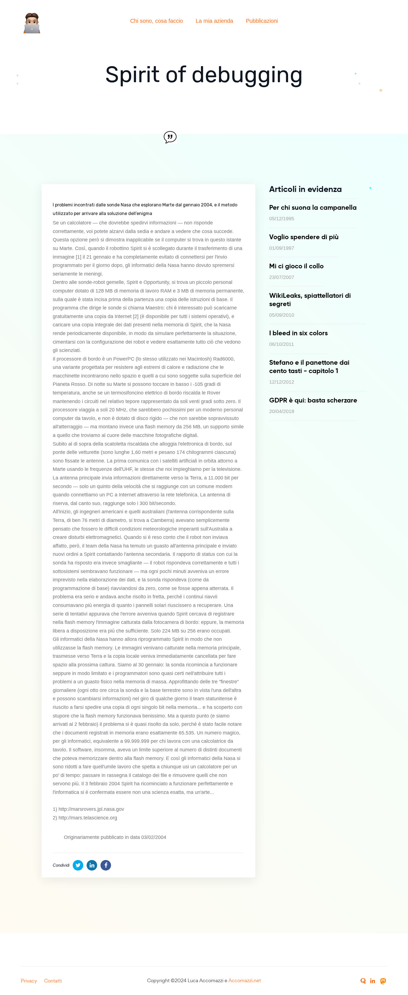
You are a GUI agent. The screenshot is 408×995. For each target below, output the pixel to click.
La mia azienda (214, 21)
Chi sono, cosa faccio (156, 21)
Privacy (29, 981)
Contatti (53, 981)
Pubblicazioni (262, 21)
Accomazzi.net (244, 980)
